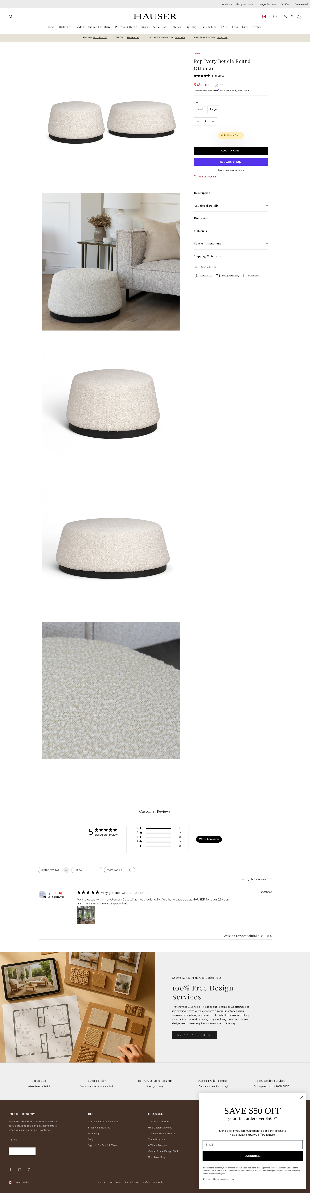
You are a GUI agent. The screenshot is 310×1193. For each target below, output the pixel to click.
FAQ (90, 1139)
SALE (224, 27)
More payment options (231, 170)
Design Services (267, 4)
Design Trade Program (213, 1080)
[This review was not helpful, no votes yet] (268, 936)
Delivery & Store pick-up (155, 1080)
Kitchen (176, 27)
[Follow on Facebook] (10, 1169)
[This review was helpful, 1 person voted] (262, 936)
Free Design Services (271, 1080)
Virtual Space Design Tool (163, 1151)
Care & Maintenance (159, 1121)
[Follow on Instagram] (20, 1169)
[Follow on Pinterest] (29, 1169)
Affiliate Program (157, 1145)
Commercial (301, 4)
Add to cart (231, 150)
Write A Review (209, 839)
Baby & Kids (209, 27)
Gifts (245, 27)
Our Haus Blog (156, 1157)
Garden (79, 27)
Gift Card (285, 4)
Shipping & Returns (99, 1127)
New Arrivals (133, 37)
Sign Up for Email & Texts (102, 1145)
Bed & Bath (160, 27)
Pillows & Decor (126, 27)
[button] (205, 176)
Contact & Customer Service (104, 1121)
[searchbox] (50, 870)
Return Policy (97, 1080)
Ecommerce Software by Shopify (147, 1182)
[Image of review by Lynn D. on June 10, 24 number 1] (86, 915)
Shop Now (180, 37)
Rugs (144, 27)
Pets (235, 27)
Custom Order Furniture (161, 1133)
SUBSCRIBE (253, 1155)
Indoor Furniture (99, 27)
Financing (93, 1133)
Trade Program (156, 1139)
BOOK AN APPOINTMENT (194, 1035)
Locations (226, 4)
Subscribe (22, 1151)
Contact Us (39, 1080)
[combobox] (86, 870)
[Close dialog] (302, 1097)
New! (51, 27)
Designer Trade (244, 4)
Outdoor (64, 27)
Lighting (191, 27)
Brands (257, 27)
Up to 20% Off (100, 37)
